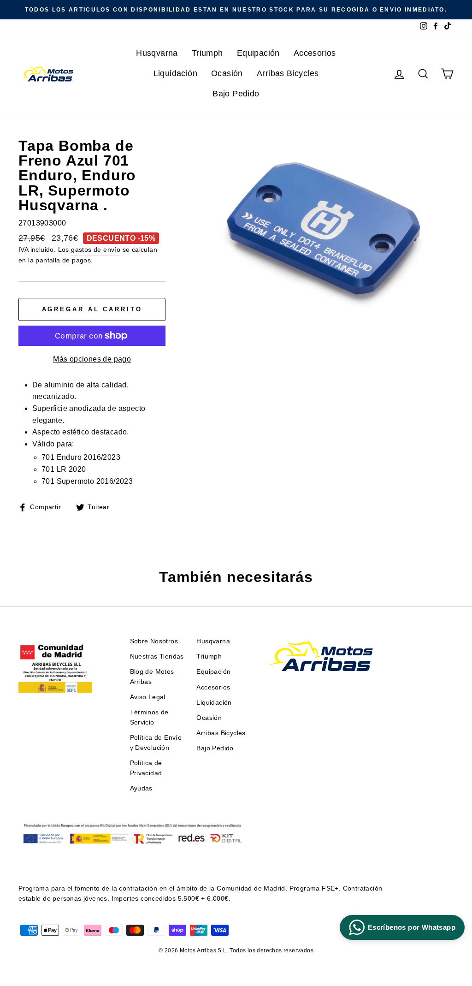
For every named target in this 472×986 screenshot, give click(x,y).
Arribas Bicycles (288, 73)
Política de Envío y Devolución (156, 742)
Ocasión (227, 73)
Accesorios (315, 53)
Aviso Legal (147, 697)
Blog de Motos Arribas (152, 676)
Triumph (207, 53)
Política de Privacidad (146, 768)
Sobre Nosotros (154, 641)
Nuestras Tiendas (157, 656)
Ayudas (141, 788)
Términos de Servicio (149, 717)
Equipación (258, 53)
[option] (236, 10)
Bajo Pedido (235, 93)
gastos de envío (95, 249)
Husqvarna (157, 53)
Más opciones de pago (92, 359)
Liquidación (175, 73)
